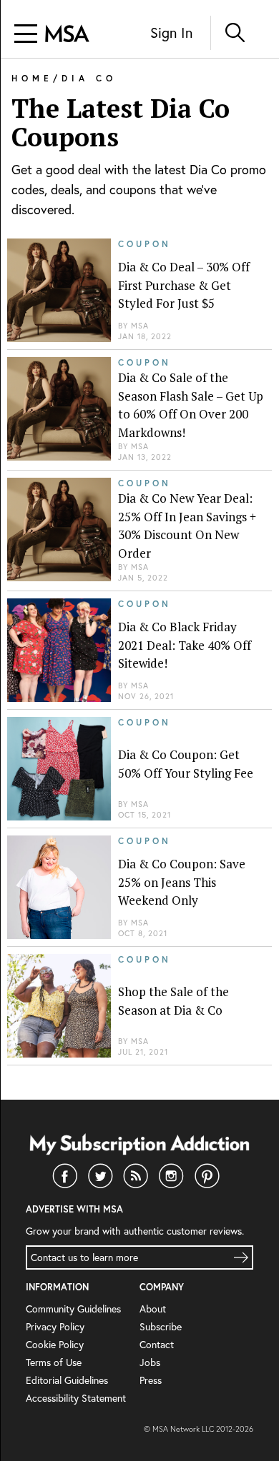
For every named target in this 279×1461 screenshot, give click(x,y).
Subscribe (161, 1326)
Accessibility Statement (76, 1398)
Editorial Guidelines (67, 1380)
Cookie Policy (55, 1344)
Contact (157, 1344)
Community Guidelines (73, 1308)
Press (151, 1380)
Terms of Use (54, 1362)
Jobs (150, 1362)
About (153, 1308)
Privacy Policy (55, 1326)
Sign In (171, 32)
